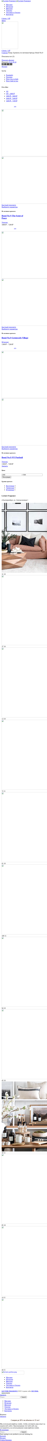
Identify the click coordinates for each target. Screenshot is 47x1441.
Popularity (9, 75)
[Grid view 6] (11, 65)
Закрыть (5, 466)
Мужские (5, 342)
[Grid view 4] (5, 65)
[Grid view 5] (8, 65)
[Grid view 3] (3, 65)
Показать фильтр (8, 60)
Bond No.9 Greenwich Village (15, 338)
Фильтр (4, 67)
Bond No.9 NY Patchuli (12, 457)
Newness (9, 77)
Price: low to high (12, 79)
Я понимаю (4, 1430)
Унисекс (5, 222)
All (7, 91)
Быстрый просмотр (9, 205)
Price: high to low (12, 81)
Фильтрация (6, 477)
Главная (5, 53)
